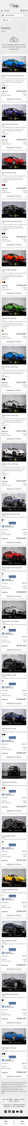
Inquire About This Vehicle (14, 99)
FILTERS (7, 20)
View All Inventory (14, 51)
